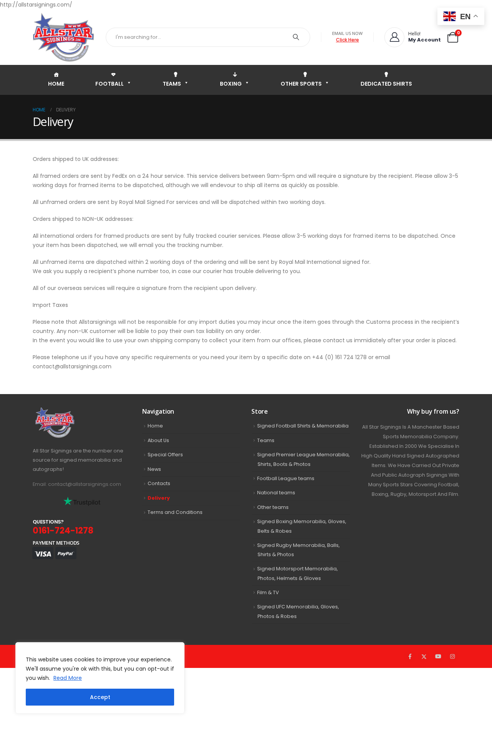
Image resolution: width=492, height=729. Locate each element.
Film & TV (268, 592)
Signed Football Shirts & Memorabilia (303, 425)
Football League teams (285, 478)
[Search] (296, 37)
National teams (276, 492)
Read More (67, 678)
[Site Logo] (63, 37)
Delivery (159, 498)
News (154, 469)
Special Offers (165, 454)
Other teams (273, 507)
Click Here (347, 39)
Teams (265, 440)
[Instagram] (452, 656)
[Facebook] (410, 656)
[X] (424, 656)
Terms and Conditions (175, 512)
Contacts (159, 483)
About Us (158, 440)
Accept (100, 697)
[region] (99, 678)
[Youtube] (438, 656)
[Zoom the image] (71, 412)
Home (155, 425)
